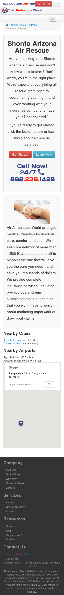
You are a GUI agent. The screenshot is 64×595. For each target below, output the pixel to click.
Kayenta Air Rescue (14, 340)
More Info (11, 539)
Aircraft (10, 511)
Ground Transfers (15, 507)
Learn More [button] (44, 154)
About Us (11, 470)
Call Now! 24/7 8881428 (32, 172)
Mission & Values (15, 483)
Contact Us (12, 558)
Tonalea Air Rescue (14, 343)
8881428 (20, 554)
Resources (12, 526)
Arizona (33, 25)
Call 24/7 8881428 (19, 3)
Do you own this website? (21, 384)
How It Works (13, 474)
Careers (10, 487)
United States (18, 25)
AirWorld (26, 10)
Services (10, 502)
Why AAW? (12, 478)
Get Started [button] (43, 4)
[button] (21, 423)
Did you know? (14, 535)
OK (49, 384)
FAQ (8, 530)
